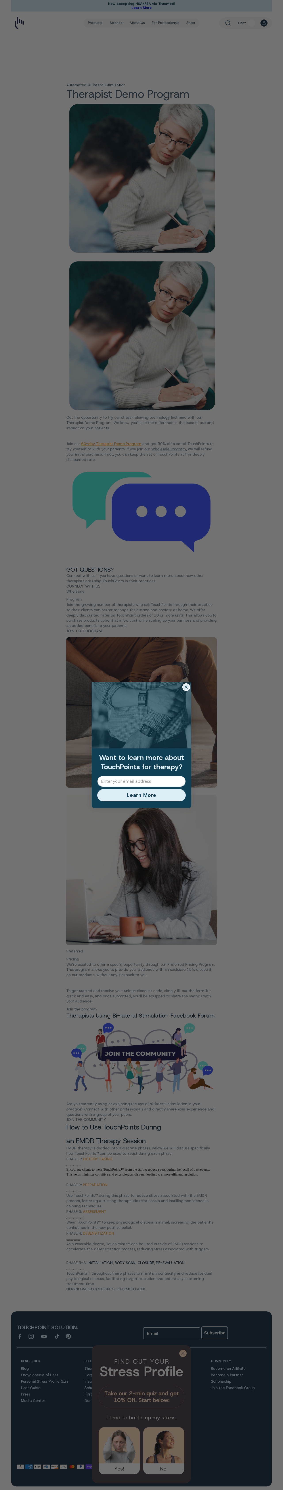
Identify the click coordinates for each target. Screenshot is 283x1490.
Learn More (141, 795)
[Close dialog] (186, 687)
